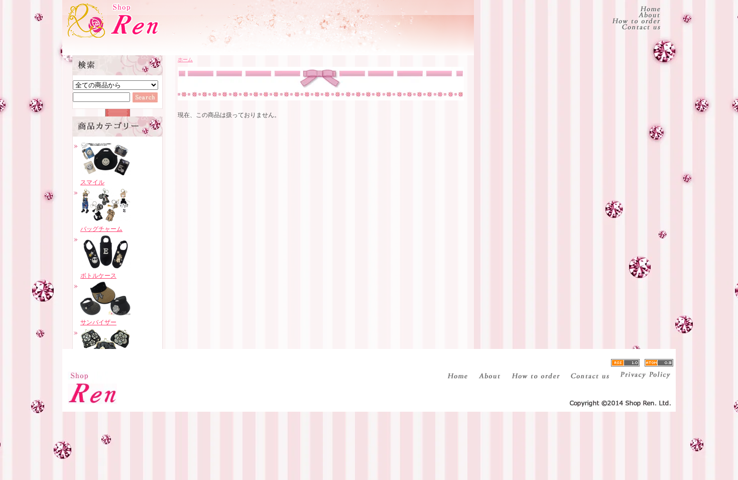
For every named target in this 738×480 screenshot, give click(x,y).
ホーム (185, 59)
